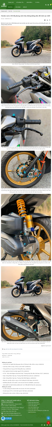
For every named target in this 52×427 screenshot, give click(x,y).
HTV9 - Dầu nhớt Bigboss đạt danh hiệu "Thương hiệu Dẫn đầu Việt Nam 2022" (23, 373)
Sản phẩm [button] (29, 2)
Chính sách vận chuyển (34, 404)
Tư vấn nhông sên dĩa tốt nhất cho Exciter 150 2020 (16, 388)
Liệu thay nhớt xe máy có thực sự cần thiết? (14, 366)
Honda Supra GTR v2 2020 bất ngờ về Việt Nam (15, 391)
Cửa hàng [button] (18, 7)
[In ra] (47, 20)
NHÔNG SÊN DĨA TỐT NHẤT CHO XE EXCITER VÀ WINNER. (18, 382)
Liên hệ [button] (25, 7)
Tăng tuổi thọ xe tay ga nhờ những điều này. (14, 369)
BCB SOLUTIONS (29, 425)
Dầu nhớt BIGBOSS (15, 425)
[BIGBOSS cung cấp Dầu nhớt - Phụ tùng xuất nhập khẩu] (4, 4)
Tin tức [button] (10, 7)
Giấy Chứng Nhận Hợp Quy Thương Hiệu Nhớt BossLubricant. (18, 375)
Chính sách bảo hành (33, 402)
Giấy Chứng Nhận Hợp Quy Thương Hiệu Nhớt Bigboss (16, 378)
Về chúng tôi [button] (19, 2)
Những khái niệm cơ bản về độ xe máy (12, 393)
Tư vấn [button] (37, 2)
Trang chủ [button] (11, 2)
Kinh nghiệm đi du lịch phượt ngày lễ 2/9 (13, 371)
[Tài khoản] (48, 5)
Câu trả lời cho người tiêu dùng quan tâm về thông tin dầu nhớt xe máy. (20, 364)
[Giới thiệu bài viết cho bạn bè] (45, 20)
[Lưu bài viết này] (50, 20)
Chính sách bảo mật (33, 409)
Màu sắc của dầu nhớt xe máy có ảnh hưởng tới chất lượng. (17, 380)
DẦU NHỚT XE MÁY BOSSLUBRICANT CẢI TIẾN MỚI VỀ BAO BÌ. (19, 385)
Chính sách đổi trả (32, 405)
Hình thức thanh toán (33, 407)
